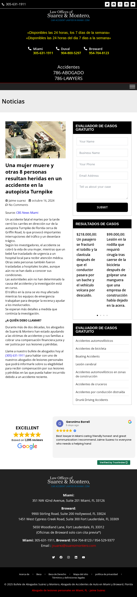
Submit (102, 207)
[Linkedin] (126, 4)
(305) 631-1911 (15, 355)
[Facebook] (113, 4)
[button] (75, 269)
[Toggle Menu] (132, 86)
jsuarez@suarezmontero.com (74, 545)
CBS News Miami (27, 213)
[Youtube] (133, 4)
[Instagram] (120, 4)
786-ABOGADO (68, 72)
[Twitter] (107, 4)
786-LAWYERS (69, 78)
